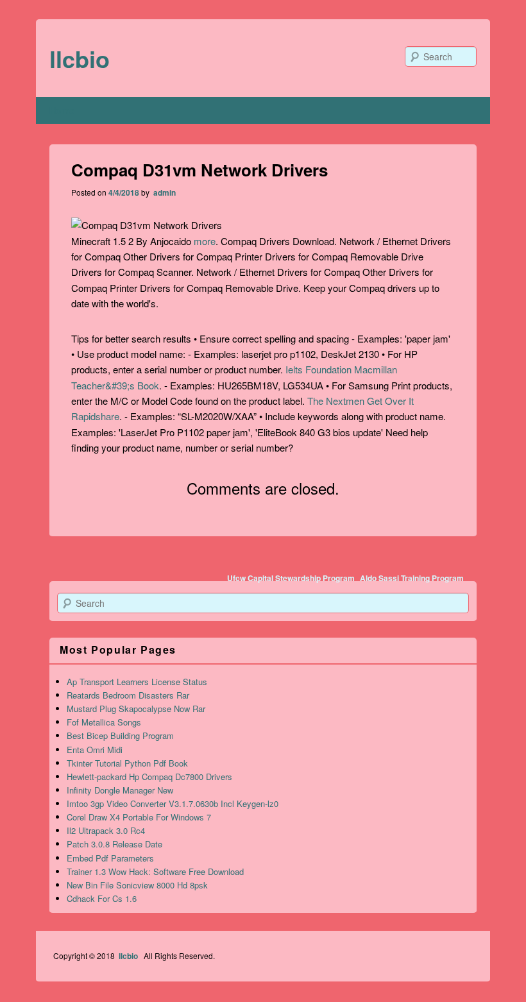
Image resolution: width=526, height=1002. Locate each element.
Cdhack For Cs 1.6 (102, 898)
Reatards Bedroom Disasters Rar (128, 695)
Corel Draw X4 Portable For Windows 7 (139, 817)
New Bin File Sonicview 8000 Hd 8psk (137, 885)
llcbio (79, 58)
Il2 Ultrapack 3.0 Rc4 (106, 830)
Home (61, 110)
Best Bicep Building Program (120, 735)
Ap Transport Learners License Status (137, 681)
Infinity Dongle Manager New (120, 790)
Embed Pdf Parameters (110, 858)
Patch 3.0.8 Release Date (114, 844)
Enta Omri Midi (95, 749)
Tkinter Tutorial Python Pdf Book (127, 763)
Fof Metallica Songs (104, 722)
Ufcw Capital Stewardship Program (291, 578)
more (205, 241)
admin (163, 192)
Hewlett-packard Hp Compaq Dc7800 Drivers (149, 776)
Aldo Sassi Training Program (412, 578)
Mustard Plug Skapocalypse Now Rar (136, 708)
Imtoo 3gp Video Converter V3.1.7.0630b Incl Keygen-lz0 (172, 803)
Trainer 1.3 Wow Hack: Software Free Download (155, 871)
